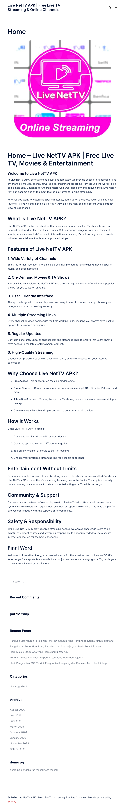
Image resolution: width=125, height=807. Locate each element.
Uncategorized (18, 686)
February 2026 (18, 732)
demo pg (15, 769)
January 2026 (18, 737)
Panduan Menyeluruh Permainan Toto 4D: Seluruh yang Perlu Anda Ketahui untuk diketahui (62, 640)
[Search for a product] (110, 7)
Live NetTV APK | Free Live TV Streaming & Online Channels (34, 7)
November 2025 (19, 743)
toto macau (51, 769)
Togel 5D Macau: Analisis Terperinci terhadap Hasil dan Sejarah (46, 657)
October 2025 (18, 749)
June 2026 (16, 721)
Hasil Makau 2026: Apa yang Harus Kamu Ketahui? (39, 651)
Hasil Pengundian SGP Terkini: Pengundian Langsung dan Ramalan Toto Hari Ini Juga (58, 663)
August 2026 (17, 709)
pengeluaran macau (32, 769)
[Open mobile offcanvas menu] (116, 7)
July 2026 (15, 715)
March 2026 (17, 726)
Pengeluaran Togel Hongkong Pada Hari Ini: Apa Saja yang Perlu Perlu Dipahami (56, 646)
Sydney (12, 801)
